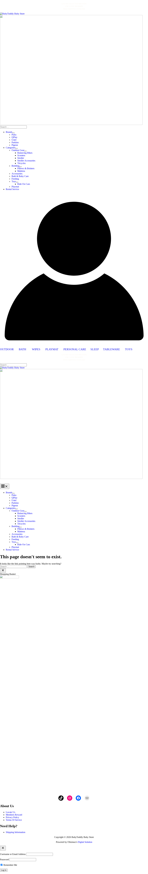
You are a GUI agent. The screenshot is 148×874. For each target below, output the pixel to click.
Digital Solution (85, 842)
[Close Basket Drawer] (3, 570)
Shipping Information (15, 832)
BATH (22, 349)
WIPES (36, 349)
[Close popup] (3, 848)
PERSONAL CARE (74, 349)
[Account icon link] (74, 344)
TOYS (128, 349)
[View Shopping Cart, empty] (74, 195)
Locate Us (10, 812)
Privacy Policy (12, 817)
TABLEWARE (111, 349)
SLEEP (94, 349)
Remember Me (10, 865)
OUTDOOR (9, 349)
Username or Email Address (13, 854)
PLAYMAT (51, 349)
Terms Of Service (14, 820)
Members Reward (14, 815)
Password (4, 859)
